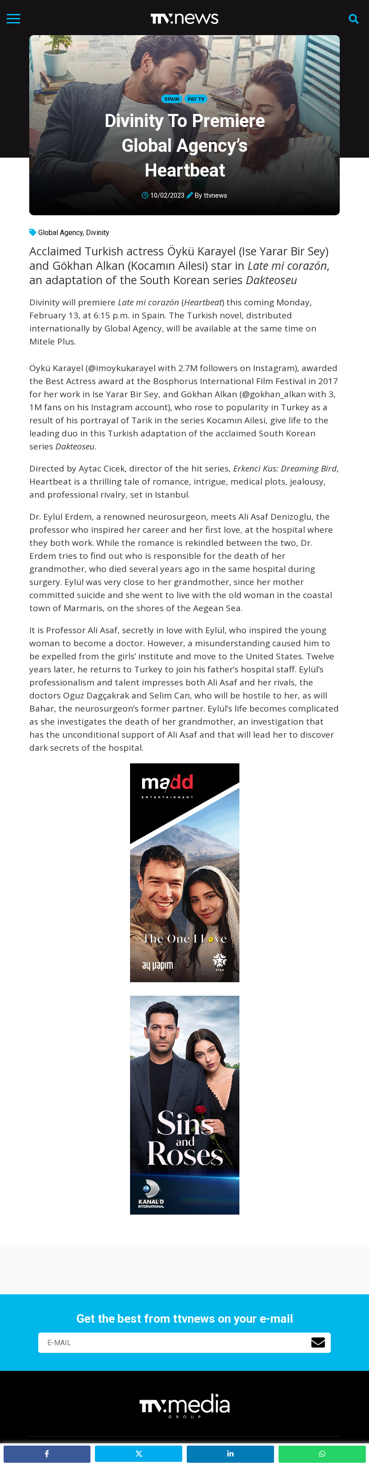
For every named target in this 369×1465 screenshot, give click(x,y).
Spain (171, 99)
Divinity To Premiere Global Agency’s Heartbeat (184, 145)
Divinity (97, 232)
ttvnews (215, 195)
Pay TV (196, 99)
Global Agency (60, 232)
